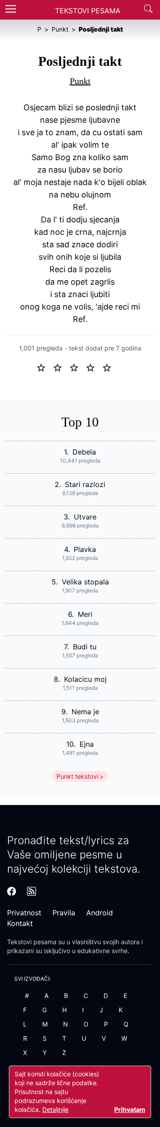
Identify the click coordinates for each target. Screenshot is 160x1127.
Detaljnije (55, 1109)
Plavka (85, 549)
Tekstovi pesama (31, 942)
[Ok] (77, 366)
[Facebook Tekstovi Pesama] (11, 891)
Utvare (85, 516)
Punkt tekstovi (77, 776)
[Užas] (44, 366)
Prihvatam (129, 1109)
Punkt (80, 81)
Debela (84, 451)
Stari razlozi (85, 484)
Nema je (85, 711)
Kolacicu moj (85, 679)
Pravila (63, 912)
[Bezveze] (61, 366)
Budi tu (84, 646)
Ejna (87, 744)
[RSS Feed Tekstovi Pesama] (31, 891)
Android (99, 912)
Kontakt (20, 923)
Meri (85, 614)
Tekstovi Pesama (87, 10)
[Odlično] (109, 366)
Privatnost (24, 912)
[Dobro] (94, 366)
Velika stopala (85, 581)
